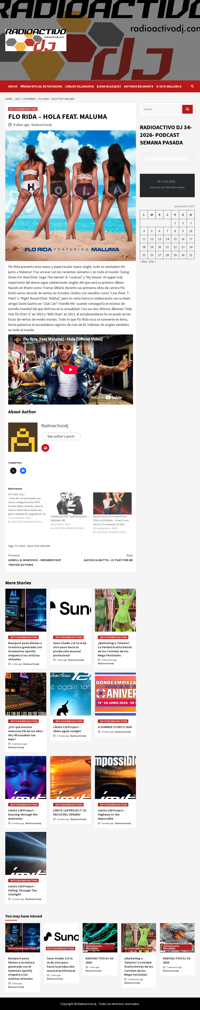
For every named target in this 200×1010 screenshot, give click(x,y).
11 (144, 239)
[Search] (192, 86)
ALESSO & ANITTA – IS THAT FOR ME (108, 557)
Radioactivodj (41, 124)
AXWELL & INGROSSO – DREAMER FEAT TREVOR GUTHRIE (34, 560)
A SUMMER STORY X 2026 (115, 727)
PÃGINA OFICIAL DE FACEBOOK (41, 86)
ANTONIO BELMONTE (139, 86)
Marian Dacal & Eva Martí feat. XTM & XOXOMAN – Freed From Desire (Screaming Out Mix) (111, 520)
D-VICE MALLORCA (168, 86)
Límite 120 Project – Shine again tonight (67, 729)
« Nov (143, 261)
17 (190, 239)
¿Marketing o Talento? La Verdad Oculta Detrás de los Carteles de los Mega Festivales (115, 649)
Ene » (152, 261)
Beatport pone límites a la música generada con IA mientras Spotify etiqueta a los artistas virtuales (25, 651)
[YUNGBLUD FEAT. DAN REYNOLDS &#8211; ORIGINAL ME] (70, 503)
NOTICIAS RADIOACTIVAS (22, 108)
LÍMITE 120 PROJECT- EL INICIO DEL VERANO (70, 812)
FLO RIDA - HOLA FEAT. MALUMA (32, 546)
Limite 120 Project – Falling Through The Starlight (22, 890)
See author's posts (61, 436)
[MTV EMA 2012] (29, 508)
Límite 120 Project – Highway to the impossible (111, 814)
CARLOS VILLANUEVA (79, 86)
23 (183, 247)
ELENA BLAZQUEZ (109, 86)
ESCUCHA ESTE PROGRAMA (94, 947)
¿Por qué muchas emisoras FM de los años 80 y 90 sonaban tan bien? (25, 733)
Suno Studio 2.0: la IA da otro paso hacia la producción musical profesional (69, 649)
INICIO (12, 86)
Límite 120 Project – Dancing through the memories (23, 814)
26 (151, 255)
